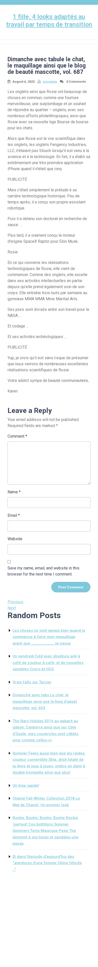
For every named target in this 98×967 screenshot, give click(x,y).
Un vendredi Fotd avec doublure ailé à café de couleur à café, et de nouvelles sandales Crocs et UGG (48, 662)
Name (14, 492)
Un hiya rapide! (26, 785)
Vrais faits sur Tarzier (32, 682)
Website (15, 538)
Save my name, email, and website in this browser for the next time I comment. (43, 571)
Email (14, 515)
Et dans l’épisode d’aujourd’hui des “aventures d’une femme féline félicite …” (47, 863)
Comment (17, 436)
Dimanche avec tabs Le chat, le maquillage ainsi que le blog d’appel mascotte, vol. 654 (45, 701)
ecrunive (50, 81)
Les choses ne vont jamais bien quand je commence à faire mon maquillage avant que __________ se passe (49, 637)
